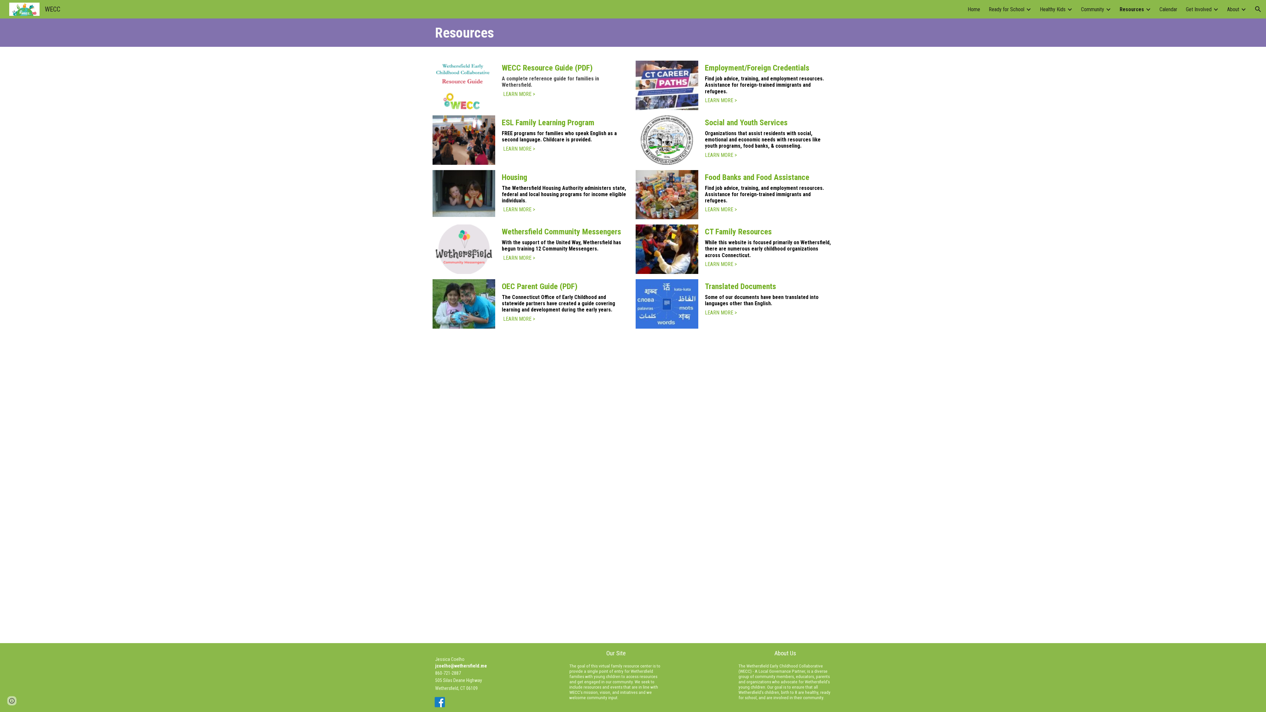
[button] (1258, 9)
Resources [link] (1132, 9)
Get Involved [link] (1199, 9)
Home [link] (974, 9)
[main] (633, 32)
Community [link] (1092, 9)
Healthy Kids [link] (1053, 9)
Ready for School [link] (1006, 9)
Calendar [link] (1168, 9)
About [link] (1233, 9)
